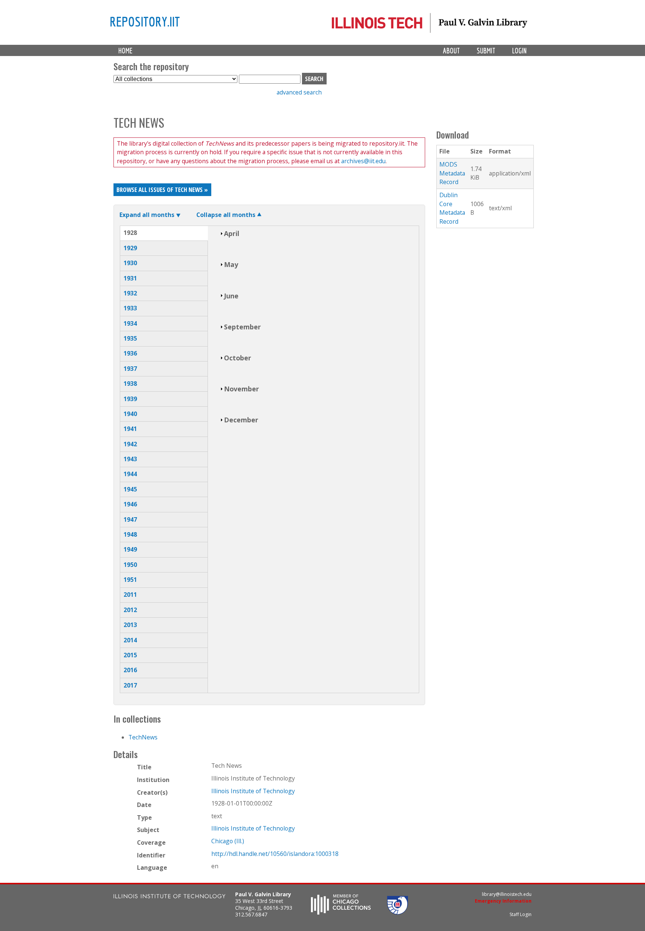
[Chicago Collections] (341, 912)
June (231, 295)
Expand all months (146, 215)
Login (519, 50)
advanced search (299, 92)
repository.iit (145, 21)
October (237, 357)
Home (125, 50)
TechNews (143, 737)
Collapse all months (225, 215)
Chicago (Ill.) (227, 841)
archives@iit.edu (363, 161)
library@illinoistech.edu (507, 894)
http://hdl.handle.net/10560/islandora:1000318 (275, 854)
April (231, 233)
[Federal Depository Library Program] (397, 912)
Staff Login (521, 914)
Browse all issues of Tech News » (162, 189)
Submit (486, 50)
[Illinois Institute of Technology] (169, 897)
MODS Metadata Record (452, 173)
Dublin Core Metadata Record (452, 208)
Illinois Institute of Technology (253, 791)
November (241, 388)
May (231, 264)
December (241, 419)
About (451, 50)
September (242, 326)
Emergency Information (503, 901)
